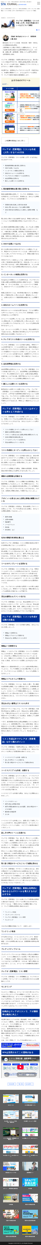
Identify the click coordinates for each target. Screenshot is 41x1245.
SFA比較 (30, 1188)
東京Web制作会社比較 (30, 1236)
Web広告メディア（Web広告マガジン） (11, 1156)
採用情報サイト (30, 1172)
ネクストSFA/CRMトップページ (9, 8)
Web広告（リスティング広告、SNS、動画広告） (11, 1122)
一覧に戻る (20, 1084)
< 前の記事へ (11, 1084)
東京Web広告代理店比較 (30, 1220)
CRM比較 (11, 1204)
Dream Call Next (10, 95)
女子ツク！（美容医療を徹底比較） (10, 1188)
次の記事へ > (29, 1084)
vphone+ (10, 106)
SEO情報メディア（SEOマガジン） (30, 1138)
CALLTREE (10, 117)
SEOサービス (11, 1105)
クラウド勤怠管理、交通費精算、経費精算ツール (10, 1139)
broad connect (9, 128)
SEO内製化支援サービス (30, 1105)
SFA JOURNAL (23, 8)
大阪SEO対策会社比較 (11, 1220)
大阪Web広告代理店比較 (11, 1236)
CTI (29, 8)
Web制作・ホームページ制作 (30, 1121)
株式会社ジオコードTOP (11, 1172)
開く (23, 140)
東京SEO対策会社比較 (30, 1204)
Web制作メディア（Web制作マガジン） (30, 1156)
